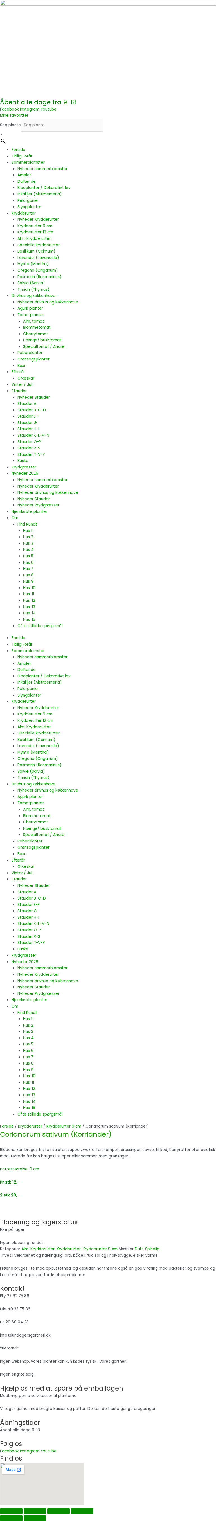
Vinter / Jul (22, 384)
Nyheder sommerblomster (42, 169)
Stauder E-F (28, 416)
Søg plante (10, 125)
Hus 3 (28, 543)
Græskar (25, 378)
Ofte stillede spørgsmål (39, 625)
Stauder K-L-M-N (33, 435)
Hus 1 (27, 530)
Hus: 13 (29, 607)
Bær (21, 365)
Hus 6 (28, 562)
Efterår (18, 372)
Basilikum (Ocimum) (36, 251)
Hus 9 (28, 581)
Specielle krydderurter (38, 245)
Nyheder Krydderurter (38, 219)
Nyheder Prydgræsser (38, 505)
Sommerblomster (28, 162)
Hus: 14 (29, 613)
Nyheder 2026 (25, 473)
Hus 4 (28, 549)
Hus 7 (28, 568)
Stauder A (26, 403)
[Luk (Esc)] (82, 1511)
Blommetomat (37, 327)
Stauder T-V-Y (31, 454)
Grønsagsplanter (33, 359)
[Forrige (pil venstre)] (11, 1518)
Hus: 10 (29, 588)
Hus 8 (28, 575)
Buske (22, 460)
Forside (18, 149)
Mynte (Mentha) (33, 264)
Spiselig (152, 1249)
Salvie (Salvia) (31, 283)
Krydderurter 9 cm (34, 226)
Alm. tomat (33, 321)
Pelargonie (27, 200)
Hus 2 (28, 537)
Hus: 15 (29, 619)
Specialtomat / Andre (43, 346)
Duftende (26, 181)
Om (15, 517)
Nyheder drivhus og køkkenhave (47, 302)
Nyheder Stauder (33, 397)
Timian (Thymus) (33, 289)
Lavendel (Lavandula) (38, 257)
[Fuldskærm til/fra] (35, 1511)
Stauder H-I (28, 429)
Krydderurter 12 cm (35, 232)
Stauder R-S (28, 448)
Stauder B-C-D (31, 410)
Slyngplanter (29, 206)
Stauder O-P (29, 442)
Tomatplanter (30, 314)
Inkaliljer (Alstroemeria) (39, 194)
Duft (139, 1249)
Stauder (19, 391)
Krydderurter (24, 213)
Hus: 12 (29, 600)
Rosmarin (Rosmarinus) (39, 277)
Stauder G (27, 422)
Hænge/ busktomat (42, 340)
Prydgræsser (24, 467)
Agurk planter (30, 308)
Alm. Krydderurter (34, 238)
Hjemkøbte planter (29, 511)
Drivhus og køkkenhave (33, 295)
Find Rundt (27, 524)
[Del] (58, 1511)
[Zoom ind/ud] (11, 1511)
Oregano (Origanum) (37, 270)
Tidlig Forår (22, 156)
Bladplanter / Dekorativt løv (44, 187)
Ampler (24, 175)
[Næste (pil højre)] (35, 1518)
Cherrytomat (35, 334)
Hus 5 (28, 556)
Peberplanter (29, 352)
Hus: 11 (28, 594)
